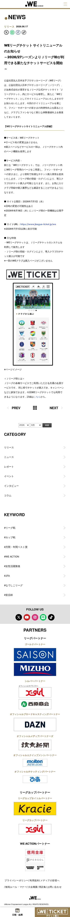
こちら (37, 396)
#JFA (7, 575)
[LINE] (12, 32)
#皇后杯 (8, 594)
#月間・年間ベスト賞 (16, 547)
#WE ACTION (11, 556)
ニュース (9, 457)
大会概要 (32, 886)
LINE (43, 617)
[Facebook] (18, 32)
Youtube (27, 617)
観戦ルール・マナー (16, 886)
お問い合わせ (54, 886)
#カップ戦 (9, 537)
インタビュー (11, 485)
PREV (16, 407)
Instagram (35, 617)
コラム (7, 495)
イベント (9, 476)
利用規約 (34, 880)
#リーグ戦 (9, 527)
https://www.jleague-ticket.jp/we (38, 224)
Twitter (18, 617)
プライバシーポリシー (16, 880)
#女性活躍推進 (12, 566)
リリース (9, 447)
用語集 (42, 886)
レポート (9, 466)
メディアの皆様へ (49, 880)
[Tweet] (6, 32)
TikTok (51, 617)
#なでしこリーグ (13, 585)
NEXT (54, 407)
